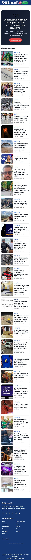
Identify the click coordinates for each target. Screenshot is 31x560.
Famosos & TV (5, 526)
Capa (3, 521)
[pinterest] (12, 513)
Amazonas (4, 524)
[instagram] (9, 513)
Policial (17, 524)
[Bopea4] (10, 2)
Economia (4, 531)
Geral (3, 533)
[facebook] (3, 513)
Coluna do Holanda (20, 521)
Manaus (18, 526)
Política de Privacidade (19, 558)
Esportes (18, 531)
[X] (6, 513)
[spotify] (19, 513)
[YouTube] (16, 513)
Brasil (3, 528)
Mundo (17, 528)
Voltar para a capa (16, 40)
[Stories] (20, 2)
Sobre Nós (9, 558)
